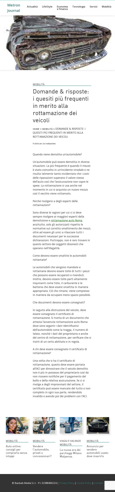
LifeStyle (47, 6)
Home (36, 128)
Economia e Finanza (62, 8)
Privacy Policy (66, 483)
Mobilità (106, 6)
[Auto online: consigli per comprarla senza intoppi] (17, 435)
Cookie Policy (84, 483)
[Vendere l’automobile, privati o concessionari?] (44, 435)
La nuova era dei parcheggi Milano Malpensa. (71, 453)
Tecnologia (78, 6)
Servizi (93, 6)
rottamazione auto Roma (66, 220)
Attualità (32, 6)
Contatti (98, 483)
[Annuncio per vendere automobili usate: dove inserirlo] (98, 435)
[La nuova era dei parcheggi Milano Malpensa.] (71, 435)
